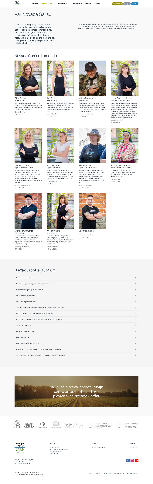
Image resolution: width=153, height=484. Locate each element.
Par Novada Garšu (47, 4)
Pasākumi (87, 4)
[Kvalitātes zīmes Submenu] (68, 3)
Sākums (35, 4)
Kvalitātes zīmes (61, 4)
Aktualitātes (76, 4)
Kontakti (97, 4)
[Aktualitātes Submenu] (81, 3)
